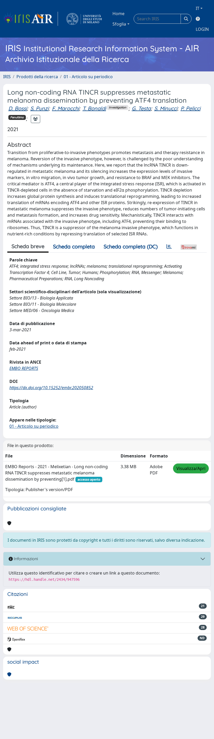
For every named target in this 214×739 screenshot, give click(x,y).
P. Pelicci (190, 108)
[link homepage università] (84, 19)
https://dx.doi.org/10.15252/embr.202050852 (51, 387)
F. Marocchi (65, 108)
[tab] (169, 246)
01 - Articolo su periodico (88, 77)
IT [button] (197, 8)
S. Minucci (165, 108)
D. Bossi (17, 108)
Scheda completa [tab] (74, 246)
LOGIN (202, 29)
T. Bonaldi (94, 108)
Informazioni (25, 558)
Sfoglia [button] (119, 24)
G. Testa (141, 108)
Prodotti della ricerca (37, 77)
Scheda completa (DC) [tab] (131, 246)
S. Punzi (39, 108)
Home (118, 13)
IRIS (7, 77)
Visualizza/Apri (190, 468)
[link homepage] (30, 19)
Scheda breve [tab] (27, 246)
